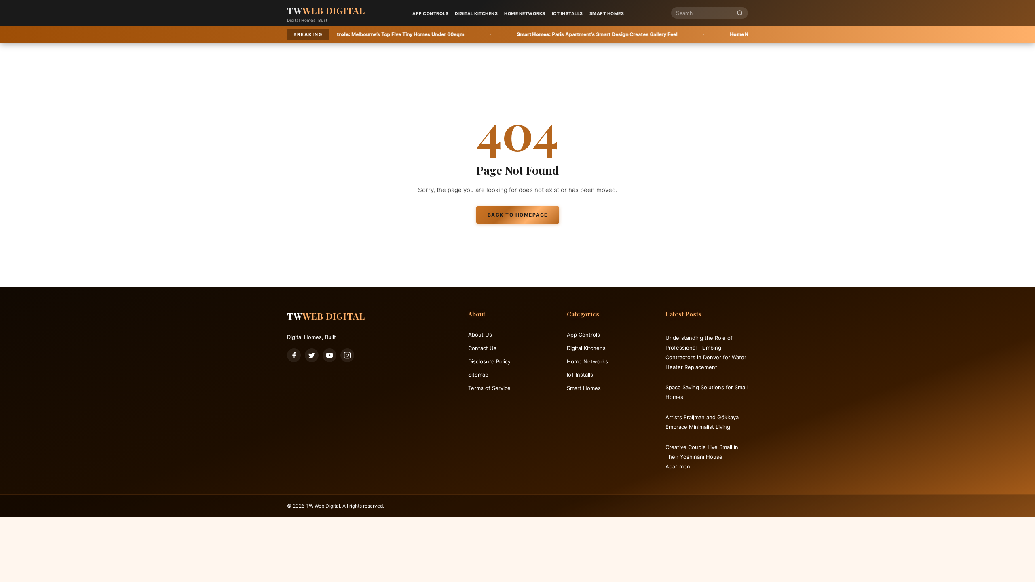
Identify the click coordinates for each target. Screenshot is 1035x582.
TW (326, 10)
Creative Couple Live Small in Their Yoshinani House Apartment (701, 457)
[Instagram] (347, 355)
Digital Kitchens (476, 13)
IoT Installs (567, 13)
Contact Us (482, 348)
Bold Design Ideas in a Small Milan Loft (738, 34)
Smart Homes (606, 13)
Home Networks (524, 13)
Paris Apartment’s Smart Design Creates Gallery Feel (539, 34)
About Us (480, 334)
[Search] (740, 13)
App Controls (430, 13)
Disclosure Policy (489, 361)
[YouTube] (329, 355)
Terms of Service (489, 388)
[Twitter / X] (312, 355)
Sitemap (478, 374)
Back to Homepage (518, 215)
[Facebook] (294, 355)
